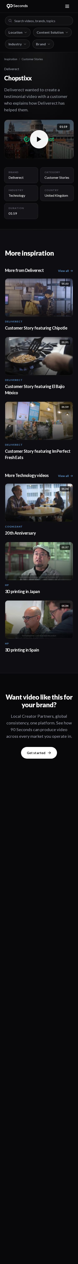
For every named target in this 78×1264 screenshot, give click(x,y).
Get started (36, 753)
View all (63, 271)
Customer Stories (32, 59)
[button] (39, 139)
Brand (41, 44)
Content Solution (50, 32)
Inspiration (10, 59)
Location (15, 32)
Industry (15, 44)
